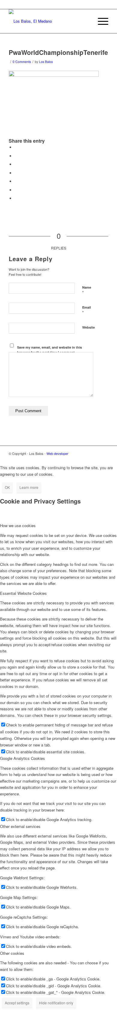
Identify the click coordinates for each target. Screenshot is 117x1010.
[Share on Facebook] (16, 147)
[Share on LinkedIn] (16, 181)
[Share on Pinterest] (16, 173)
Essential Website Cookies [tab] (23, 593)
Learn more (29, 487)
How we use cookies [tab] (18, 525)
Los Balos (46, 61)
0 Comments (22, 61)
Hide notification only (56, 1002)
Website (88, 327)
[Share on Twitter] (16, 156)
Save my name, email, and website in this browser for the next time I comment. (49, 350)
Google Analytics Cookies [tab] (22, 758)
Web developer (57, 453)
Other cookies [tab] (12, 953)
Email (86, 310)
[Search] (86, 21)
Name (86, 290)
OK (7, 487)
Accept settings (17, 1002)
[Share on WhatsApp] (16, 164)
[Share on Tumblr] (16, 190)
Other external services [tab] (20, 826)
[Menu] (100, 21)
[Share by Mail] (16, 198)
